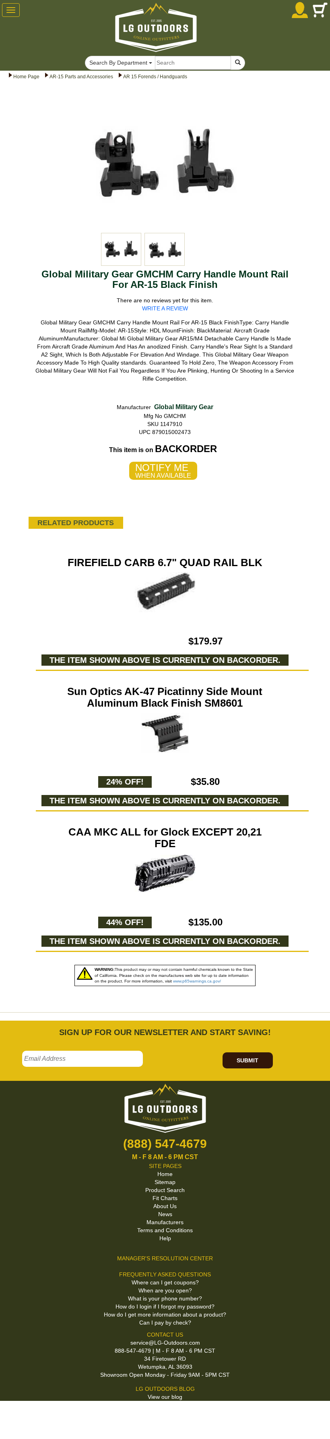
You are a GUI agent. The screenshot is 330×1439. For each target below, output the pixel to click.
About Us (165, 1206)
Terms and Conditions (165, 1230)
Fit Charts (165, 1198)
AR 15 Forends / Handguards (155, 76)
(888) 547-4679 (165, 1143)
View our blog (165, 1397)
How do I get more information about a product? (165, 1314)
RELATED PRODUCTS (75, 523)
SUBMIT (247, 1060)
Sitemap (165, 1182)
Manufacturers (165, 1222)
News (165, 1214)
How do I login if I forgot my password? (165, 1306)
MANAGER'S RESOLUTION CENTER (165, 1258)
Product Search (165, 1190)
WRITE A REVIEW (165, 308)
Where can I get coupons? (165, 1282)
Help (165, 1238)
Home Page (26, 76)
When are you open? (165, 1290)
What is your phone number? (165, 1298)
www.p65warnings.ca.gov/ (197, 981)
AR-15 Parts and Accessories (81, 76)
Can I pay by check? (165, 1322)
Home (165, 1174)
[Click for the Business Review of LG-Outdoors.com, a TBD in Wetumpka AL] (9, 1414)
